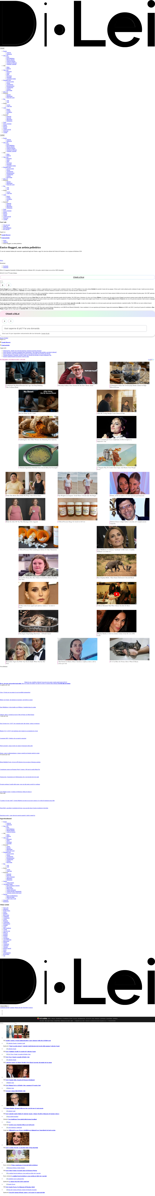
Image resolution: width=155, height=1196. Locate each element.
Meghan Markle (10, 60)
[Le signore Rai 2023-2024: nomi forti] (79, 1179)
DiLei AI (5, 91)
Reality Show (6, 910)
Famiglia (5, 934)
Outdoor (8, 89)
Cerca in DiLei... (4, 1006)
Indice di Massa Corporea (13, 885)
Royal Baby (6, 954)
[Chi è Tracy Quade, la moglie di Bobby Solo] (79, 1054)
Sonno (5, 950)
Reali (7, 57)
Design (8, 83)
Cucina (8, 105)
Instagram (5, 267)
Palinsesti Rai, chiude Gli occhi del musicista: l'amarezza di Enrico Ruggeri (22, 350)
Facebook (5, 266)
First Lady (5, 907)
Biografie (5, 921)
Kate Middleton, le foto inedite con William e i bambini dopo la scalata (18, 707)
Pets (4, 99)
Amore (8, 846)
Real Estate (9, 90)
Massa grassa (9, 888)
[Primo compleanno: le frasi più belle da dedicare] (79, 1156)
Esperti (5, 125)
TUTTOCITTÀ (88, 1018)
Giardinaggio (9, 87)
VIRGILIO (53, 1018)
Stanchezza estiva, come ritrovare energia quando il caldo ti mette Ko (17, 815)
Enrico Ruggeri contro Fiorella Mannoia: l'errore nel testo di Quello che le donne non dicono (26, 353)
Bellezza (8, 68)
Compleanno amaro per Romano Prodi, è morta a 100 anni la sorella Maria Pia (20, 769)
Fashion (8, 110)
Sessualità (8, 77)
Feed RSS (25, 1007)
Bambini (5, 935)
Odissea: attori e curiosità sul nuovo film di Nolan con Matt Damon (17, 714)
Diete (7, 74)
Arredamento (9, 84)
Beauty (8, 109)
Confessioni (6, 922)
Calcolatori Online (11, 78)
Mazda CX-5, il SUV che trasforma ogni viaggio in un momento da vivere (19, 731)
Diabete (5, 942)
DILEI (93, 1018)
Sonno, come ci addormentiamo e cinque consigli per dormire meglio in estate (19, 753)
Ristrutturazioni (10, 86)
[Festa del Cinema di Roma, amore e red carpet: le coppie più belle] (79, 1190)
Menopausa (6, 941)
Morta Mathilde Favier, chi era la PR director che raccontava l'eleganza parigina (20, 762)
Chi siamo (42, 1020)
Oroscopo (5, 131)
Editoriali (8, 116)
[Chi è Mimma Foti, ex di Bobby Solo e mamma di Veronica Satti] (79, 1082)
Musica (2, 338)
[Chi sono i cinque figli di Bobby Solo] (79, 1088)
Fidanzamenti (6, 923)
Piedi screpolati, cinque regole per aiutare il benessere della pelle (16, 745)
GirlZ (4, 107)
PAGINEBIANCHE (81, 1018)
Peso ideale (9, 887)
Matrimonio (9, 96)
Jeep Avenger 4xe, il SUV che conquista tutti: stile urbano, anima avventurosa (20, 723)
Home (4, 240)
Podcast (5, 126)
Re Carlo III (6, 229)
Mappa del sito (18, 1007)
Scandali (5, 925)
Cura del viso (6, 931)
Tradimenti (6, 916)
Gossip (5, 919)
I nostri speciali (7, 129)
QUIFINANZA (103, 1018)
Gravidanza (6, 938)
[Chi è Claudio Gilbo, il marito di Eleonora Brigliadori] (79, 1071)
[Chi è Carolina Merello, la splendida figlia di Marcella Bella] (79, 1139)
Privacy (51, 1020)
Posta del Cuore (10, 97)
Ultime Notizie (10, 882)
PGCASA (75, 1018)
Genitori (5, 936)
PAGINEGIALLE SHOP (68, 1018)
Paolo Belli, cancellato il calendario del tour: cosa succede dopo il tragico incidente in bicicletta (24, 808)
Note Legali (47, 1020)
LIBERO (49, 1018)
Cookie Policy (57, 1020)
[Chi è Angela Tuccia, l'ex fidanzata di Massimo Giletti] (79, 1184)
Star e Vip (5, 55)
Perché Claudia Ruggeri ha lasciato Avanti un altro (16, 356)
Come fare (9, 106)
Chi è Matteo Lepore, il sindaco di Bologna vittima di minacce (16, 791)
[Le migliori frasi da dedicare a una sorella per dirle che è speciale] (79, 1173)
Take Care (5, 70)
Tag (4, 955)
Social (4, 912)
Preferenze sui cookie (65, 1020)
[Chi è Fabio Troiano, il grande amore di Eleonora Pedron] (79, 1168)
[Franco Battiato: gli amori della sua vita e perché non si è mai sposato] (79, 1099)
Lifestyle (8, 52)
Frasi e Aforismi (7, 123)
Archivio (30, 1007)
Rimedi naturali (7, 948)
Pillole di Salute (10, 897)
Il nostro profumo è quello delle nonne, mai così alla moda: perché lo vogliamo (20, 784)
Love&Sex (9, 112)
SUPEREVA (115, 1018)
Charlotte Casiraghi (11, 64)
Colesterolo (6, 944)
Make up (5, 932)
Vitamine (5, 947)
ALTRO (2, 135)
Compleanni (6, 918)
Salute (8, 73)
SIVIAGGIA (97, 1018)
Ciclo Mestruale (7, 939)
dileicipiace (9, 119)
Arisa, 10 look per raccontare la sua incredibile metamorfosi (15, 692)
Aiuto (72, 1020)
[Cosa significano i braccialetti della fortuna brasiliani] (79, 1116)
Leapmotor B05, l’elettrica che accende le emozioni (13, 738)
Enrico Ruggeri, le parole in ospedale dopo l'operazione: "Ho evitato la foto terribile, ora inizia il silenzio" (30, 352)
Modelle (5, 913)
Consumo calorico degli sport (13, 893)
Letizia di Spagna (10, 61)
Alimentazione (7, 952)
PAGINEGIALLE (59, 1018)
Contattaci (12, 1007)
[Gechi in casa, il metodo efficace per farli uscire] (79, 1122)
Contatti (5, 132)
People (5, 51)
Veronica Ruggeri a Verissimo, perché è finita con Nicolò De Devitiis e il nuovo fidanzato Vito (27, 355)
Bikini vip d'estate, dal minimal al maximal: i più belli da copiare (16, 699)
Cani (7, 100)
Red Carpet (6, 915)
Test (7, 113)
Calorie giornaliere (11, 890)
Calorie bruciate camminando (13, 891)
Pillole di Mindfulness (12, 895)
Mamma (8, 94)
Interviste (8, 118)
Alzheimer (6, 945)
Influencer (5, 909)
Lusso (4, 926)
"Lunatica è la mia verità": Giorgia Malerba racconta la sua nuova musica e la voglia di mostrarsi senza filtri (27, 800)
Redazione (6, 901)
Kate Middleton (10, 58)
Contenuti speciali (4, 1007)
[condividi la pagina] (1, 282)
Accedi (2, 48)
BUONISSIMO (109, 1018)
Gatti (7, 102)
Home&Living (7, 80)
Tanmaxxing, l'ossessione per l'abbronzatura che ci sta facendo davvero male (19, 777)
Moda (7, 67)
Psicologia (9, 76)
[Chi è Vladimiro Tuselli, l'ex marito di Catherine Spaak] (79, 1049)
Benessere (9, 71)
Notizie (5, 128)
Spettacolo (9, 54)
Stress (4, 951)
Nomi (4, 122)
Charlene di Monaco (11, 62)
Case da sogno (10, 81)
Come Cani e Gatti (11, 898)
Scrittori (6, 338)
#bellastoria (9, 121)
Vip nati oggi (6, 225)
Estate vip (5, 226)
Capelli (5, 929)
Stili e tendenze (7, 928)
